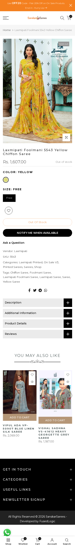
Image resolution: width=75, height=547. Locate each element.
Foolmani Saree (40, 272)
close (70, 5)
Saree (66, 277)
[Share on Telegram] (40, 290)
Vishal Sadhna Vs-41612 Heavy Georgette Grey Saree (53, 433)
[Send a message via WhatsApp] (7, 532)
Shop (38, 267)
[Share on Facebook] (29, 290)
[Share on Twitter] (35, 290)
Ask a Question (13, 242)
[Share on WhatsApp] (45, 290)
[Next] (69, 395)
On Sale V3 (51, 262)
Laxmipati (20, 251)
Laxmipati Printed (30, 262)
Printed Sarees (12, 267)
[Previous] (6, 395)
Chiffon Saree (19, 272)
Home (7, 30)
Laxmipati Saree (50, 277)
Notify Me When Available (37, 233)
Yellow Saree (11, 281)
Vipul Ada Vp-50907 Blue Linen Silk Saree (18, 428)
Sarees (28, 267)
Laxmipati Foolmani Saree (20, 277)
